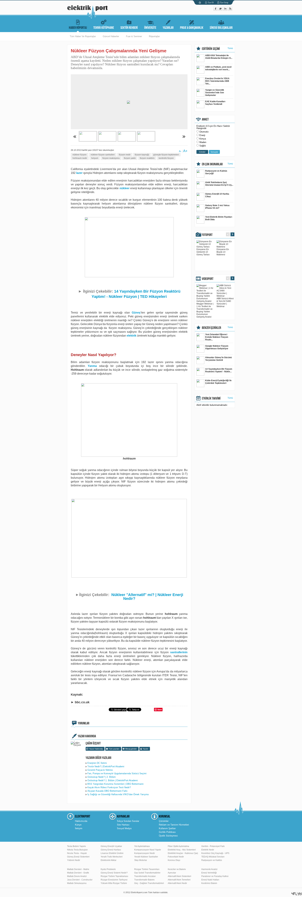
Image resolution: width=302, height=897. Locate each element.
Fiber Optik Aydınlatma (178, 846)
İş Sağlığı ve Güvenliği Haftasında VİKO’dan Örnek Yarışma (118, 794)
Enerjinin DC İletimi (97, 763)
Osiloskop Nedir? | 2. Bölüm (101, 777)
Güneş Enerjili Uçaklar (111, 846)
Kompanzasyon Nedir (144, 853)
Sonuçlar (214, 152)
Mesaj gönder (131, 749)
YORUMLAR (83, 723)
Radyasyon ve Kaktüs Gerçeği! (216, 172)
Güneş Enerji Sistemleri (78, 857)
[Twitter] (220, 10)
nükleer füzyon (80, 154)
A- (180, 151)
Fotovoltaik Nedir (176, 857)
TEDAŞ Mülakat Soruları (212, 857)
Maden (202, 142)
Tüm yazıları (114, 749)
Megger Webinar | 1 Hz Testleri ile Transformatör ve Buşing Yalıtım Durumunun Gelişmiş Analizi (204, 310)
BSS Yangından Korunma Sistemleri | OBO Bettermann (115, 784)
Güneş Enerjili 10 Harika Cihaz (217, 195)
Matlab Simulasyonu (77, 883)
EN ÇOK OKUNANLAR (212, 164)
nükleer (125, 188)
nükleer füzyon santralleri (103, 154)
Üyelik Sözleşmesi (168, 836)
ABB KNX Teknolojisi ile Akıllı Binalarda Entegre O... (218, 56)
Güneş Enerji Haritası (111, 850)
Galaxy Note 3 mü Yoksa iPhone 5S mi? (217, 206)
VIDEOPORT (207, 279)
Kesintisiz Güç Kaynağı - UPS (215, 853)
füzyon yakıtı (130, 158)
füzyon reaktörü (147, 158)
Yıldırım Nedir (73, 860)
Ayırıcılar (172, 873)
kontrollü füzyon (166, 158)
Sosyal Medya (124, 828)
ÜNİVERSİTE (150, 28)
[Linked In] (225, 10)
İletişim (78, 828)
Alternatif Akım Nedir (177, 883)
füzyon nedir (125, 154)
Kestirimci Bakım (209, 883)
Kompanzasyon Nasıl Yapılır (147, 850)
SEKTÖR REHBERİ (129, 28)
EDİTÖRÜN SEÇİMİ (211, 49)
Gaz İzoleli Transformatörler (147, 873)
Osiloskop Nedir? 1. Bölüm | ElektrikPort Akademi (112, 780)
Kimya (202, 138)
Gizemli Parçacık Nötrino (100, 770)
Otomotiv (204, 131)
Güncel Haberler (111, 36)
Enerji (202, 135)
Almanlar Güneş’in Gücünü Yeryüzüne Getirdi (218, 358)
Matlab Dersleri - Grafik (78, 873)
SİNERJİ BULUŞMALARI (221, 28)
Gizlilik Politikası (167, 832)
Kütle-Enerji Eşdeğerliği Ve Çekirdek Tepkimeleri (218, 381)
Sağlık (202, 145)
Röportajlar (154, 36)
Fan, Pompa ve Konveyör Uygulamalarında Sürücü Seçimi (116, 773)
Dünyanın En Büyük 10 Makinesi (223, 252)
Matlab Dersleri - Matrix (78, 869)
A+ (185, 151)
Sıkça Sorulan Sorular (128, 821)
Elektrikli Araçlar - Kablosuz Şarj (183, 853)
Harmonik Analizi (209, 869)
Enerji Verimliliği (209, 873)
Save (159, 709)
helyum (94, 158)
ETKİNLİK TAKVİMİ (211, 398)
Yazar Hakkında (96, 749)
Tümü (230, 48)
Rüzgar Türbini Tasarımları (146, 869)
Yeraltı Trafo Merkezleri (112, 857)
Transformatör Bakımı (144, 880)
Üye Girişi (224, 2)
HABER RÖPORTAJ (78, 28)
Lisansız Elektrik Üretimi (112, 853)
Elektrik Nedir (207, 850)
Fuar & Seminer (134, 36)
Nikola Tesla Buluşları (77, 850)
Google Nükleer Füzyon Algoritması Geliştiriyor (216, 347)
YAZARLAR (168, 28)
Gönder (202, 152)
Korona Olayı (174, 860)
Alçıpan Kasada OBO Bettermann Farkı (107, 791)
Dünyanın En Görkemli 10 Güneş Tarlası (203, 252)
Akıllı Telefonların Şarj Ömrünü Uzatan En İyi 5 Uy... (219, 183)
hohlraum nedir (80, 158)
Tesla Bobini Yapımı (76, 846)
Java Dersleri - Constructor (79, 880)
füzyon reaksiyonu (111, 158)
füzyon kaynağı (142, 154)
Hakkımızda (81, 821)
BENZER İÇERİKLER (211, 328)
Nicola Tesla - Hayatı (77, 853)
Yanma (92, 365)
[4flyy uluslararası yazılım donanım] (296, 893)
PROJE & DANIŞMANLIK (191, 28)
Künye (78, 825)
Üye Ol (211, 2)
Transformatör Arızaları (145, 876)
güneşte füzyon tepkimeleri (166, 154)
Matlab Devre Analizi (77, 876)
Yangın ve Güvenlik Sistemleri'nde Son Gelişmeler (214, 92)
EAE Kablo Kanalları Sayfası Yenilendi (215, 102)
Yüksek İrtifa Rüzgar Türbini (114, 883)
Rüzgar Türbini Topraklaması (114, 876)
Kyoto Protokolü (108, 869)
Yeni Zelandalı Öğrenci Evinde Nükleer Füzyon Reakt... (216, 337)
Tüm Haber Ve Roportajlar (83, 36)
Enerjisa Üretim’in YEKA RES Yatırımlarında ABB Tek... (217, 81)
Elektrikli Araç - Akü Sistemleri (182, 850)
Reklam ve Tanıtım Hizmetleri (174, 825)
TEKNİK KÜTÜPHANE (103, 28)
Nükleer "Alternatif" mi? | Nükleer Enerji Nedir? (147, 597)
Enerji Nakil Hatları (210, 880)
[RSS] (230, 10)
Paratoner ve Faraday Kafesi (214, 876)
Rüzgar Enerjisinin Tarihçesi (114, 880)
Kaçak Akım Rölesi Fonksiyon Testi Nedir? (109, 787)
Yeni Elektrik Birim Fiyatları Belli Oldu (218, 218)
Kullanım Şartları (167, 828)
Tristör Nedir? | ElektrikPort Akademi (105, 766)
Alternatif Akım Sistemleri (179, 876)
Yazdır (145, 749)
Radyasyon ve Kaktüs (211, 860)
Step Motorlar (140, 860)
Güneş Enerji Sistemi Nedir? (114, 873)
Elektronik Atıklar (108, 860)
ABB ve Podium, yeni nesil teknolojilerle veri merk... (218, 68)
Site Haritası (123, 825)
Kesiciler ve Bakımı (177, 869)
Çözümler (163, 821)
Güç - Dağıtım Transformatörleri (149, 883)
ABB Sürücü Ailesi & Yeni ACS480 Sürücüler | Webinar (225, 302)
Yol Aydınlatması (142, 846)
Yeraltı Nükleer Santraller (146, 857)
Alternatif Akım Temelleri (179, 880)
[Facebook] (215, 10)
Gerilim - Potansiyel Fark (213, 846)
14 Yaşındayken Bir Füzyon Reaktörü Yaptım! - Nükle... (218, 370)
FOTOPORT (207, 235)
